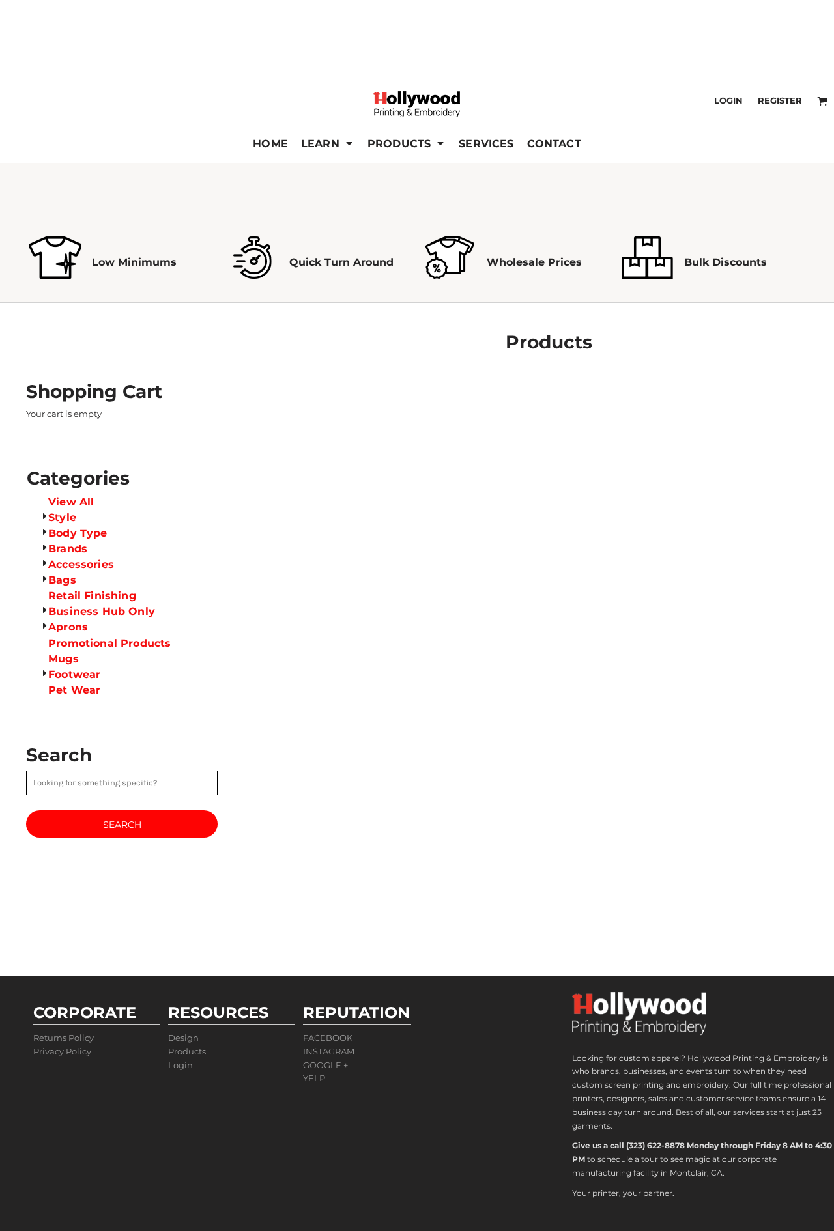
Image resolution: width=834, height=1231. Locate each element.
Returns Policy (63, 1037)
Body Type (77, 533)
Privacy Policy (62, 1051)
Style (62, 517)
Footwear (74, 674)
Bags (62, 580)
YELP (314, 1078)
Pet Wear (74, 690)
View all (71, 502)
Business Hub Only (101, 611)
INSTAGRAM (328, 1051)
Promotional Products (109, 643)
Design (183, 1037)
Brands (67, 549)
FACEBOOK (327, 1037)
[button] (328, 143)
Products (187, 1051)
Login (728, 100)
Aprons (68, 627)
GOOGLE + (325, 1065)
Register (780, 100)
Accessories (81, 564)
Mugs (63, 659)
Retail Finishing (92, 595)
